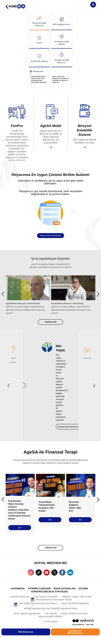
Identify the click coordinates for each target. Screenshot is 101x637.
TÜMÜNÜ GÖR (51, 322)
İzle (19, 528)
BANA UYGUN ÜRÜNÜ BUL (50, 236)
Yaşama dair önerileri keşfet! (70, 427)
